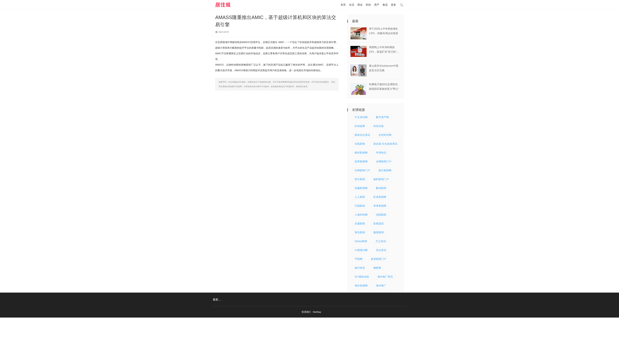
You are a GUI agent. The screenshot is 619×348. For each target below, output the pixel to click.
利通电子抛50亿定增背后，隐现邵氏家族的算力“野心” (384, 86)
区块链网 (360, 126)
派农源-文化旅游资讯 (385, 143)
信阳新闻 (381, 214)
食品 (385, 4)
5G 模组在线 (362, 276)
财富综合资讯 (362, 135)
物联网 (377, 267)
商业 (360, 4)
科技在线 (378, 126)
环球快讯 (381, 152)
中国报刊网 (361, 250)
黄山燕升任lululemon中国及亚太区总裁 (383, 68)
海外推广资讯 (385, 276)
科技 (368, 4)
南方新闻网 (384, 170)
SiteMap (317, 312)
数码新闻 (381, 188)
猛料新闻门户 (381, 179)
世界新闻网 (361, 161)
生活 (351, 4)
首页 (343, 4)
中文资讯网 (361, 117)
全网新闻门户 (383, 161)
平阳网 (358, 259)
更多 (393, 4)
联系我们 (306, 312)
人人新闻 (360, 197)
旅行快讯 (360, 267)
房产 (376, 4)
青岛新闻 (360, 232)
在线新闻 (360, 143)
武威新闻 (360, 223)
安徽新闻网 (361, 188)
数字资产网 (382, 117)
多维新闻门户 (378, 259)
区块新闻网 (379, 197)
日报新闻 (360, 205)
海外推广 (381, 285)
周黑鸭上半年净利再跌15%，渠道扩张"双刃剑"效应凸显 (384, 50)
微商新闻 (378, 232)
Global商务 (361, 241)
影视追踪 (378, 223)
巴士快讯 (381, 241)
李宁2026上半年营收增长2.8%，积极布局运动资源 (383, 31)
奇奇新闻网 (379, 205)
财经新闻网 (361, 152)
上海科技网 (361, 214)
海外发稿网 (361, 285)
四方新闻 (360, 179)
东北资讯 (381, 250)
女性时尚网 (384, 135)
